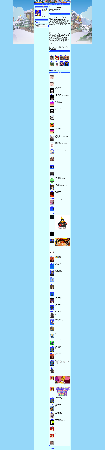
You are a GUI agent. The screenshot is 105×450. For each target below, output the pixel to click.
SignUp (67, 1)
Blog (60, 4)
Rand (50, 4)
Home (42, 4)
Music (57, 4)
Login (69, 1)
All (46, 4)
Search (62, 4)
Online (54, 4)
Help (52, 448)
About (51, 448)
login (52, 70)
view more (57, 10)
